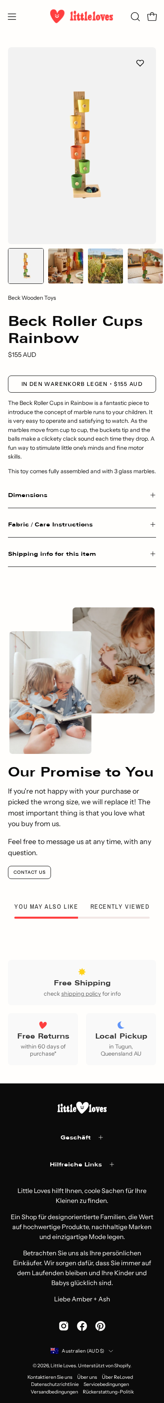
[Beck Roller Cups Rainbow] (26, 266)
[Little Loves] (82, 16)
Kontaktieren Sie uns (49, 1377)
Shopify (122, 1365)
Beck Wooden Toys (32, 297)
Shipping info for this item (52, 553)
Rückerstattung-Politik (108, 1392)
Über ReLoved (117, 1377)
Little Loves (63, 1365)
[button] (134, 16)
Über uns (87, 1377)
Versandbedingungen (54, 1392)
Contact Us (30, 872)
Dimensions (27, 494)
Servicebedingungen (106, 1384)
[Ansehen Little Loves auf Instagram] (64, 1326)
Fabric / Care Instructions (50, 524)
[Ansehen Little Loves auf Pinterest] (100, 1326)
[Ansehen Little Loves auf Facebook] (82, 1326)
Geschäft (76, 1137)
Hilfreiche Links (76, 1164)
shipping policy (81, 993)
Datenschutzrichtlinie (55, 1384)
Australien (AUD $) (83, 1351)
